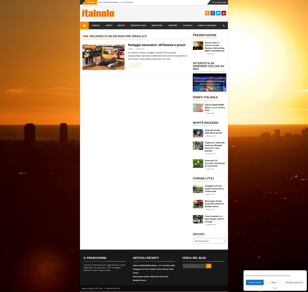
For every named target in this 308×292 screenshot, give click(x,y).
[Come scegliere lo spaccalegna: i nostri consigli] (198, 219)
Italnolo (187, 25)
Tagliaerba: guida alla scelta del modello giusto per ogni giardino (215, 147)
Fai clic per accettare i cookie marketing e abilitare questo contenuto (210, 82)
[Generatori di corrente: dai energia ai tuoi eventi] (198, 163)
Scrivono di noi (138, 25)
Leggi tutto (135, 65)
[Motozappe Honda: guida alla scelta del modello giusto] (198, 204)
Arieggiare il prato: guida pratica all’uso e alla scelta (214, 188)
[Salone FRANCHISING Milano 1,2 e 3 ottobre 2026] (198, 108)
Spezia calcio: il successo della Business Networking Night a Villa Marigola (214, 47)
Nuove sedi (157, 25)
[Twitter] (218, 13)
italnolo (130, 49)
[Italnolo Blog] (84, 25)
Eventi (109, 25)
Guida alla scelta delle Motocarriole (213, 131)
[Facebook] (213, 13)
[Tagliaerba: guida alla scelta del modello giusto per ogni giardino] (198, 145)
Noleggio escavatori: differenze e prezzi (156, 45)
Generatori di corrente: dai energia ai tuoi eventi (215, 163)
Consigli (96, 25)
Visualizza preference (294, 282)
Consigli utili (90, 46)
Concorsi (172, 25)
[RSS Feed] (207, 13)
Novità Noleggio (205, 122)
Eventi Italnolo (205, 97)
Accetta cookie (255, 282)
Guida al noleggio (207, 25)
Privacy (275, 288)
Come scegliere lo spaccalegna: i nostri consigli (214, 219)
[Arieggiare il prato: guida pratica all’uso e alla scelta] (198, 189)
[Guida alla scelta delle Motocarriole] (198, 133)
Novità (121, 25)
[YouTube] (223, 13)
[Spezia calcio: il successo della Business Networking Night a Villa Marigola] (198, 45)
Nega (274, 282)
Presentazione (204, 35)
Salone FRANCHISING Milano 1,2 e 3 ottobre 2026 (115, 2)
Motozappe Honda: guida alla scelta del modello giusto (214, 204)
